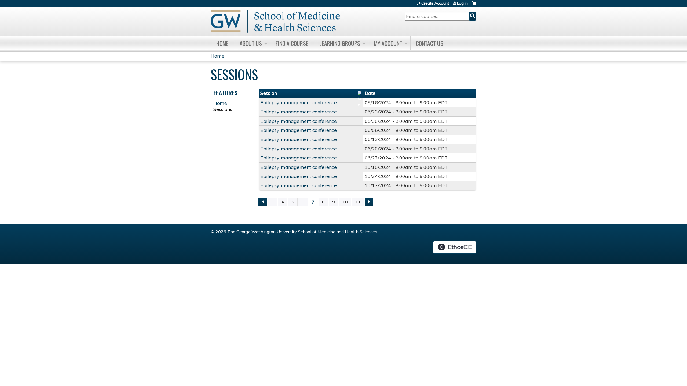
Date (370, 93)
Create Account (435, 3)
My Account (388, 43)
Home (222, 43)
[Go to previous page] (262, 202)
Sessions (222, 109)
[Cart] (474, 5)
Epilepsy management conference (298, 102)
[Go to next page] (369, 202)
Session (268, 93)
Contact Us (429, 43)
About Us (251, 43)
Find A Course (292, 43)
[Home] (275, 21)
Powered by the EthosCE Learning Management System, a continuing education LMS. (454, 247)
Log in (462, 3)
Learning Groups (339, 43)
